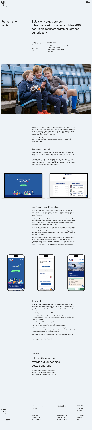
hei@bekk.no (60, 405)
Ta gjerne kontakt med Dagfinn (41, 373)
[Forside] (4, 4)
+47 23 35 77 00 (61, 407)
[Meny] (88, 2)
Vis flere (50, 51)
